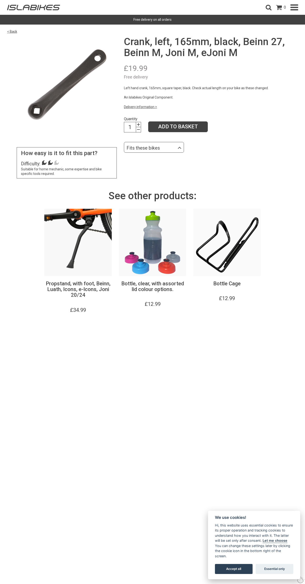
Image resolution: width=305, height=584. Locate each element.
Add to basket (178, 127)
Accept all (233, 569)
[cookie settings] (300, 579)
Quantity (130, 119)
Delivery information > (140, 107)
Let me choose (275, 540)
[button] (268, 7)
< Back (12, 31)
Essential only (274, 569)
